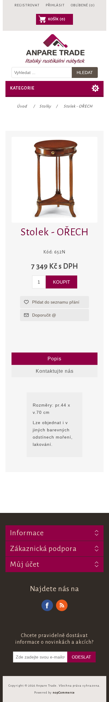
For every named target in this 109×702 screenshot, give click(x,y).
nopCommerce (64, 692)
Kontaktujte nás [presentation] (55, 371)
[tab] (54, 359)
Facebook (47, 605)
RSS (62, 605)
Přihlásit (55, 5)
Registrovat (27, 5)
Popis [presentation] (54, 358)
